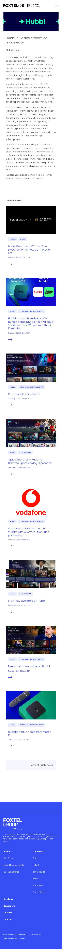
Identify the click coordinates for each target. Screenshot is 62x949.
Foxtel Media (39, 892)
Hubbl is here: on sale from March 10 (29, 733)
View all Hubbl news (42, 765)
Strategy (8, 899)
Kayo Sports (39, 871)
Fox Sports (38, 885)
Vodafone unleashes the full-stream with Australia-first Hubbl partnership (29, 532)
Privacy (22, 939)
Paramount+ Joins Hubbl (24, 394)
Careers (7, 912)
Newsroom (9, 906)
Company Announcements (31, 311)
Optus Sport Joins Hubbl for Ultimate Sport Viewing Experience (30, 461)
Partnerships (25, 452)
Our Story (8, 858)
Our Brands (39, 851)
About (6, 851)
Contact (8, 919)
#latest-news (12, 50)
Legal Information (10, 939)
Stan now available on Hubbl (26, 600)
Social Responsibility (13, 865)
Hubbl (22, 239)
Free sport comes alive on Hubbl (29, 666)
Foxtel (13, 239)
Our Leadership (11, 871)
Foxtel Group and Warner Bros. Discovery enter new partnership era (29, 250)
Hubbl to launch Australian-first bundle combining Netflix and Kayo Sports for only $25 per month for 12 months (30, 323)
